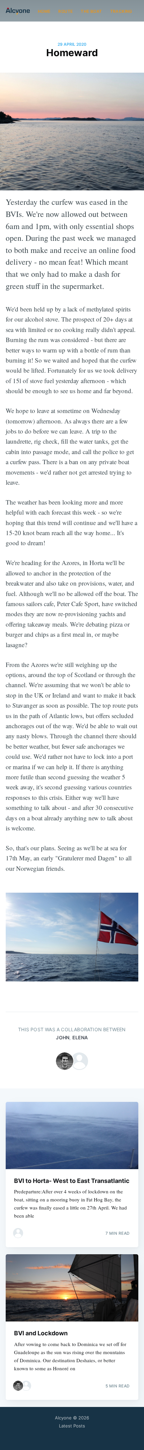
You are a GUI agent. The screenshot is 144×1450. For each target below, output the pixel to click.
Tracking (121, 11)
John (62, 1037)
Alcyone (63, 1417)
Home (44, 11)
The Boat (91, 11)
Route (65, 11)
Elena (80, 1037)
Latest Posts (72, 1425)
